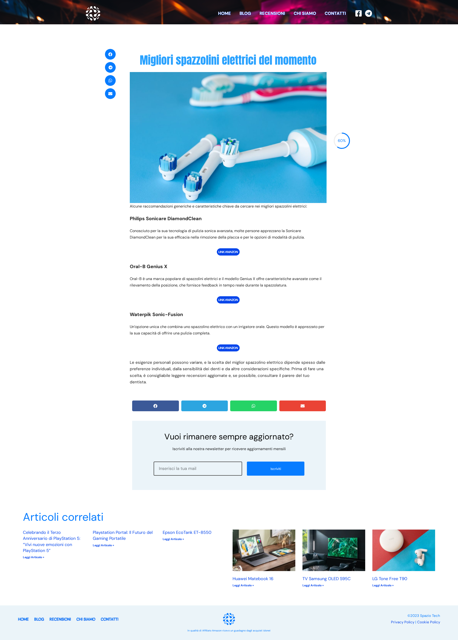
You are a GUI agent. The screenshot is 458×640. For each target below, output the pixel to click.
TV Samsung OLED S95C (326, 579)
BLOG (245, 13)
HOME (224, 13)
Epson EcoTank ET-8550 (187, 532)
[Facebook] (358, 13)
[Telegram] (368, 13)
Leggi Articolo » (33, 557)
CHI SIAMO (305, 13)
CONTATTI (335, 13)
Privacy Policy (402, 622)
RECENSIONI (272, 13)
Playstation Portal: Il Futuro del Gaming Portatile (123, 535)
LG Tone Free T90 (389, 579)
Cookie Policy (428, 622)
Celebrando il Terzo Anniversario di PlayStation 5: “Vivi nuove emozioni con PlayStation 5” (51, 541)
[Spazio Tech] (93, 13)
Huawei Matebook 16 (253, 579)
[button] (110, 54)
